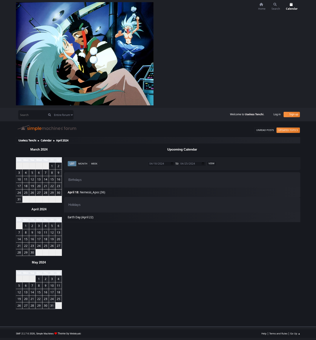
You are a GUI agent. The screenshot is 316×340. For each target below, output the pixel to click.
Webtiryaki (75, 333)
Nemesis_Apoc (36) (92, 192)
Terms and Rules (278, 333)
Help (264, 333)
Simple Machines (45, 333)
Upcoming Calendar (182, 149)
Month (82, 163)
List (72, 163)
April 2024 (38, 209)
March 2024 (39, 149)
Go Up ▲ (295, 333)
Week (94, 163)
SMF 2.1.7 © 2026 (25, 333)
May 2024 (39, 262)
